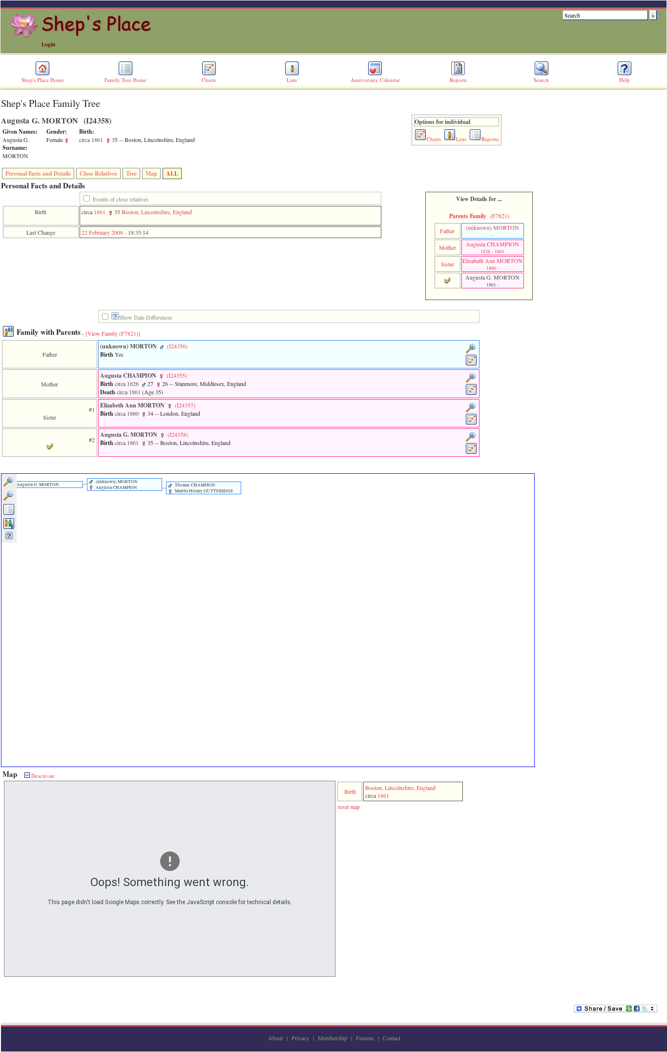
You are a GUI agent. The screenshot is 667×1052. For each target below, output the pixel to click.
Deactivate (42, 775)
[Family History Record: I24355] (471, 393)
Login (48, 44)
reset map (349, 806)
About (275, 1038)
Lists (292, 79)
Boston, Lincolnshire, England (157, 212)
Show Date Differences (145, 317)
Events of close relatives (120, 199)
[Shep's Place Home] (82, 36)
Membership (332, 1038)
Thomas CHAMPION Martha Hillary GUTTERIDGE (203, 488)
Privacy (300, 1038)
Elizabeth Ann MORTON (492, 264)
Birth (350, 791)
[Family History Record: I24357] (471, 423)
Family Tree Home (125, 79)
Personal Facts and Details (38, 173)
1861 (99, 212)
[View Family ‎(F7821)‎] (112, 333)
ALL (172, 173)
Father (447, 231)
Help (624, 79)
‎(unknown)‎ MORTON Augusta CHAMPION (116, 484)
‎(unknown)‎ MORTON (492, 230)
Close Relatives (98, 173)
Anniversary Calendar (375, 79)
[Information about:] (115, 317)
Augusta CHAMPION (492, 247)
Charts (209, 79)
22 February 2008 (102, 232)
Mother (447, 247)
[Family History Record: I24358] (471, 452)
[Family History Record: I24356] (471, 364)
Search (541, 79)
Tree (131, 173)
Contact (391, 1038)
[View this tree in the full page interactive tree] (9, 513)
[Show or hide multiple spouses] (9, 527)
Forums (365, 1038)
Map (151, 173)
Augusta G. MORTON (37, 484)
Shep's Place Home (42, 79)
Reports (458, 79)
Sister (447, 264)
